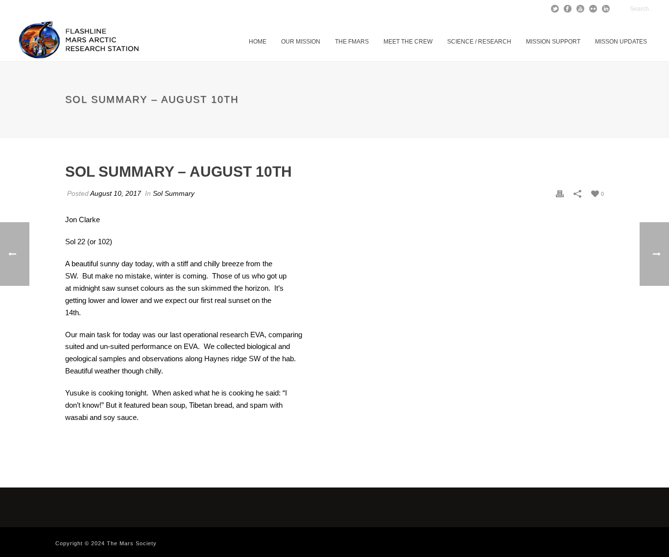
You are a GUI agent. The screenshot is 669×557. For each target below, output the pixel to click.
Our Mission (300, 41)
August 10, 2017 (115, 193)
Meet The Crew (407, 41)
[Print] (560, 193)
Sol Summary (173, 193)
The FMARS (352, 41)
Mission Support (553, 41)
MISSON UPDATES (621, 41)
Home (257, 41)
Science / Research (479, 41)
